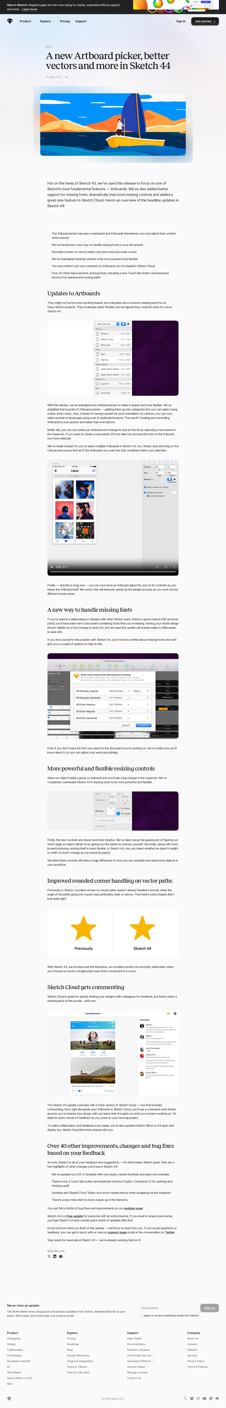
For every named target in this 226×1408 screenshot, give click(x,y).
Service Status (136, 1366)
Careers (192, 1344)
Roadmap (73, 1344)
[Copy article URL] (66, 77)
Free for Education (78, 1372)
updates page (133, 1208)
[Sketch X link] (185, 1399)
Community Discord (139, 1355)
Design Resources (78, 1355)
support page (117, 1232)
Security (192, 1355)
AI (8, 1366)
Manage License (137, 1372)
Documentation (136, 1344)
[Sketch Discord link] (217, 1399)
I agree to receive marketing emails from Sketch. (171, 1315)
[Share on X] (49, 1256)
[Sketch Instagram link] (198, 1399)
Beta (10, 1383)
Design (11, 1344)
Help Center (134, 1338)
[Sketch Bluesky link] (192, 1399)
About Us (192, 1338)
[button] (113, 358)
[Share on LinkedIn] (54, 1256)
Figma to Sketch (77, 1366)
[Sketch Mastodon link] (211, 1399)
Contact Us (134, 1378)
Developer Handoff (18, 1361)
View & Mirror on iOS (19, 1378)
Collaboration (15, 1349)
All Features (14, 1372)
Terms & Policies (197, 1366)
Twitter (170, 1232)
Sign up (209, 1308)
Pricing (65, 21)
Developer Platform (139, 1361)
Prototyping (14, 1355)
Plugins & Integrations (80, 1361)
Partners (192, 1349)
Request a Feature (138, 1349)
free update (75, 1216)
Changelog (13, 1338)
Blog (49, 46)
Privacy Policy (195, 1361)
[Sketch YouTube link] (204, 1399)
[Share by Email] (61, 1256)
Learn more (29, 9)
